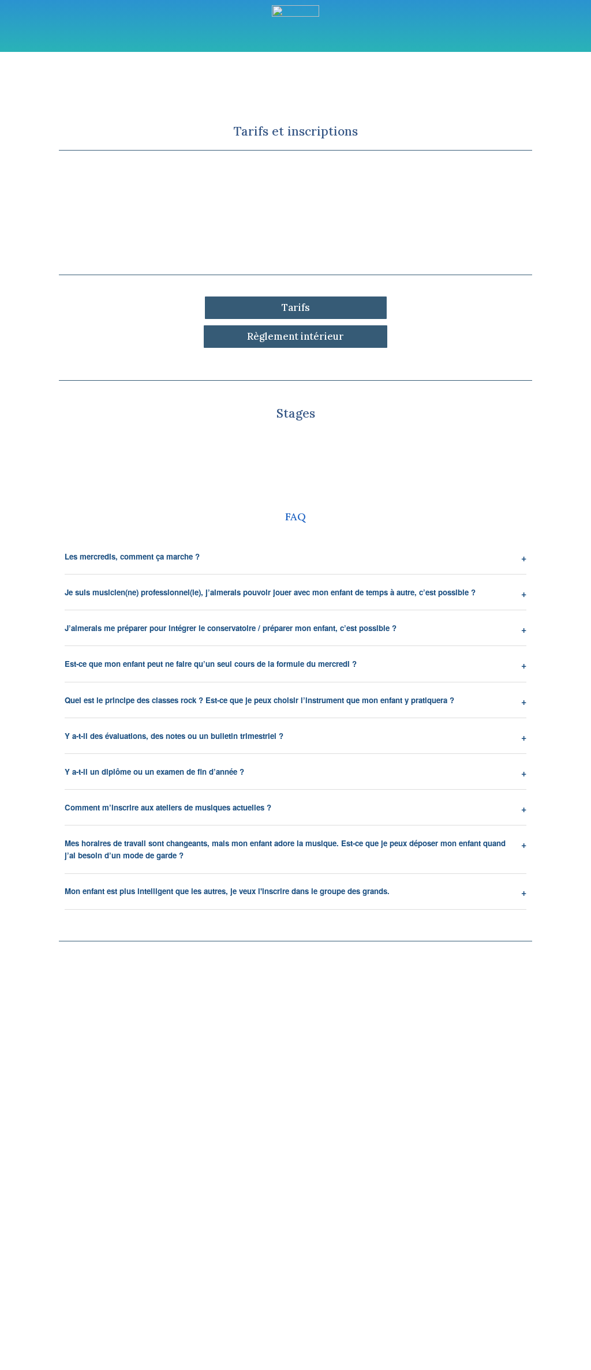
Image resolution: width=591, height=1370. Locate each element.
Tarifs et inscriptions (414, 93)
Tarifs (296, 307)
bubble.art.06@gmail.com (483, 1249)
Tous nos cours (197, 93)
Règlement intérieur (295, 336)
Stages (271, 93)
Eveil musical (327, 93)
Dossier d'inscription (296, 229)
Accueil (135, 93)
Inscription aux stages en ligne (295, 451)
